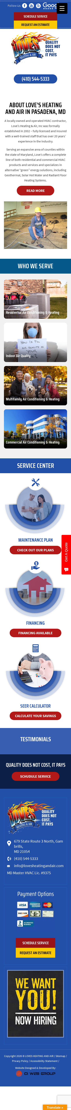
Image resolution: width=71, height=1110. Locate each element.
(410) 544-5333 (35, 79)
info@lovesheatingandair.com (39, 865)
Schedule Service (36, 16)
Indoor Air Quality (18, 356)
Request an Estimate (35, 24)
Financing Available (35, 633)
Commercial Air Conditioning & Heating (33, 442)
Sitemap (60, 1056)
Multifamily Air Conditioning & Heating (33, 399)
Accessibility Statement (44, 1061)
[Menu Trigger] (62, 8)
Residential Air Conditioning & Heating (32, 312)
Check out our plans (35, 550)
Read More (35, 190)
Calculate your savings (35, 716)
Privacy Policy (20, 1061)
